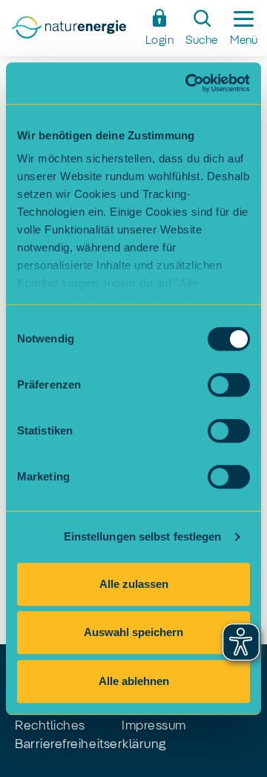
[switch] (229, 385)
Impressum (154, 726)
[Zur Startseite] (73, 31)
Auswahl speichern (133, 632)
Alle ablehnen (134, 681)
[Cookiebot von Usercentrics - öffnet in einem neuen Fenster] (188, 83)
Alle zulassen (133, 584)
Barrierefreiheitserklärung (90, 744)
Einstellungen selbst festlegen (143, 536)
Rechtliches (50, 726)
